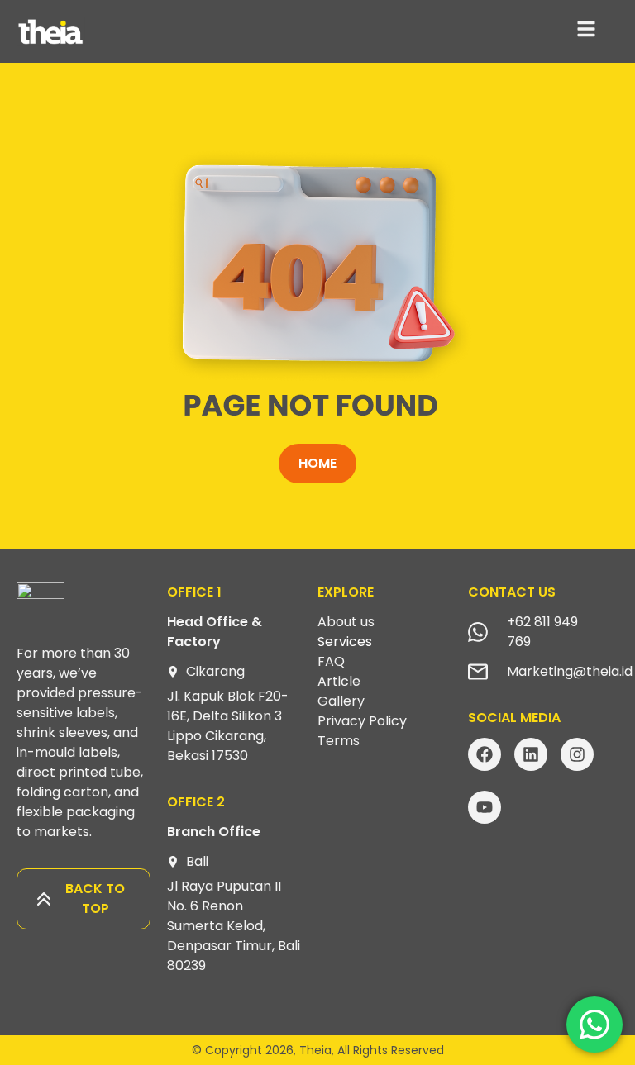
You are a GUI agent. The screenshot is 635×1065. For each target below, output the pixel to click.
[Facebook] (484, 754)
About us (346, 621)
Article (339, 681)
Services (345, 641)
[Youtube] (484, 807)
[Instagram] (577, 754)
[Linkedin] (530, 754)
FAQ (331, 661)
